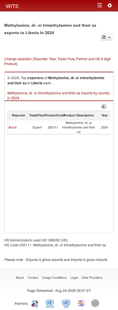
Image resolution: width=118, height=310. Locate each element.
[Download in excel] (104, 105)
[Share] (106, 37)
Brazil (12, 127)
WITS (12, 5)
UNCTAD (51, 303)
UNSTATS (66, 303)
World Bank (96, 303)
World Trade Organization (81, 303)
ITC (36, 303)
